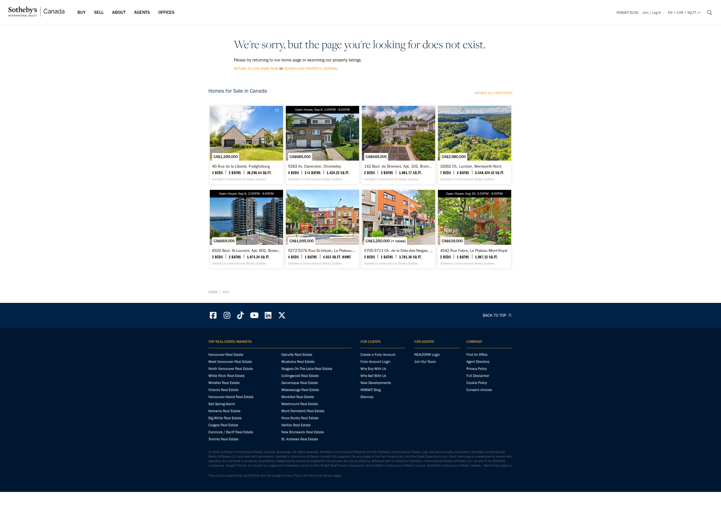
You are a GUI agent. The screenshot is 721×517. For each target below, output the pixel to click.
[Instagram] (227, 315)
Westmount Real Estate (299, 404)
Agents (142, 12)
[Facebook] (213, 315)
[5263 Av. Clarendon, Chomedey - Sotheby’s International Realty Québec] (322, 145)
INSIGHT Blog (627, 12)
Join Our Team (425, 362)
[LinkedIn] (268, 315)
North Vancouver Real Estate (230, 369)
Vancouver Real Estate (225, 354)
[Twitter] (282, 315)
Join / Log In (651, 12)
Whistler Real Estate (224, 383)
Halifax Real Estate (296, 425)
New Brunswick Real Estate (302, 432)
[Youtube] (254, 315)
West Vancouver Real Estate (230, 362)
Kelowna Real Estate (224, 411)
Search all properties (494, 93)
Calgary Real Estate (223, 425)
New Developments (375, 383)
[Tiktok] (241, 315)
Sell (99, 12)
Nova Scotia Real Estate (300, 418)
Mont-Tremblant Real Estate (302, 411)
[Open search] (707, 12)
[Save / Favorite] (278, 110)
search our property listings (310, 68)
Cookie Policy (476, 383)
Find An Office (477, 354)
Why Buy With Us (373, 369)
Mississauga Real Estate (300, 390)
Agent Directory (477, 362)
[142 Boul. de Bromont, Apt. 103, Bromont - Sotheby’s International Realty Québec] (398, 145)
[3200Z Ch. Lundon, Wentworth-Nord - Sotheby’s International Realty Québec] (474, 145)
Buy (81, 12)
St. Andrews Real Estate (299, 439)
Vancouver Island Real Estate (230, 397)
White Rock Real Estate (226, 376)
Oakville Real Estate (296, 354)
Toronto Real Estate (223, 439)
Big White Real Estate (225, 418)
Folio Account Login (375, 362)
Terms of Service (321, 476)
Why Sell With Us (373, 376)
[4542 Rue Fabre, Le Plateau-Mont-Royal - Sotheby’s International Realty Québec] (474, 229)
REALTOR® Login (427, 354)
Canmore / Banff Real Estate (230, 432)
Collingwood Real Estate (300, 376)
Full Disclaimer (477, 376)
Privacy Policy (476, 369)
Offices (166, 12)
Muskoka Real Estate (298, 362)
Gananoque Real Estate (299, 383)
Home (213, 292)
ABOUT (119, 12)
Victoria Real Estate (223, 390)
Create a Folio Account (377, 354)
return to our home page (256, 68)
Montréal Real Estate (297, 397)
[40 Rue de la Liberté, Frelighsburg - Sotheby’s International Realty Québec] (246, 145)
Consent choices (479, 390)
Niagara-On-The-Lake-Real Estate (306, 369)
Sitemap (366, 397)
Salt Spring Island (221, 404)
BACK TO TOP (495, 315)
